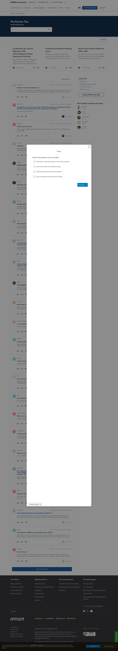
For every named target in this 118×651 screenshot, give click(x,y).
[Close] (89, 147)
